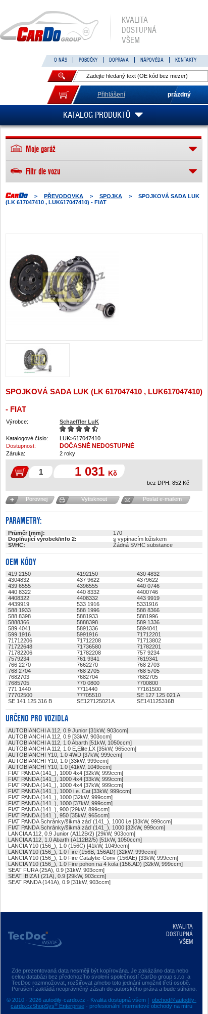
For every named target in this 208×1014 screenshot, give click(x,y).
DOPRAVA (119, 60)
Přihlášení (111, 94)
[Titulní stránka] (17, 195)
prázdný (179, 94)
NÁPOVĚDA (152, 60)
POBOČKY (88, 60)
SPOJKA (110, 196)
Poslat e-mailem (162, 499)
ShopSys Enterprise (58, 1006)
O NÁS (60, 60)
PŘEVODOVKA (63, 196)
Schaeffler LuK (79, 422)
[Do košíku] (63, 94)
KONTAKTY (185, 60)
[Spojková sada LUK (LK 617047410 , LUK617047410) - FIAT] (62, 287)
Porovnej (36, 499)
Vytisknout (94, 499)
